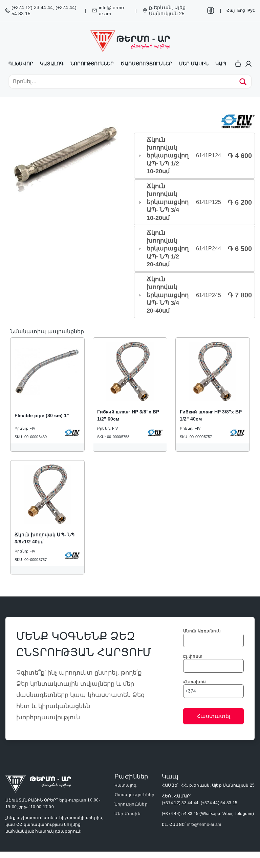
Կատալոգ (52, 63)
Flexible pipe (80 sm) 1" (42, 415)
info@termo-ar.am (204, 824)
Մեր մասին (194, 63)
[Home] (130, 41)
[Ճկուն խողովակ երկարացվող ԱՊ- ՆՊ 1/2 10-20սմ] (65, 159)
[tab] (194, 155)
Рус (251, 10)
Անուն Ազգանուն (202, 631)
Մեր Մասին (127, 813)
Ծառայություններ (146, 63)
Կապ (220, 63)
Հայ (230, 10)
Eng (241, 10)
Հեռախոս (194, 681)
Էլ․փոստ (192, 656)
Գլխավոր (20, 63)
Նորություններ (92, 63)
